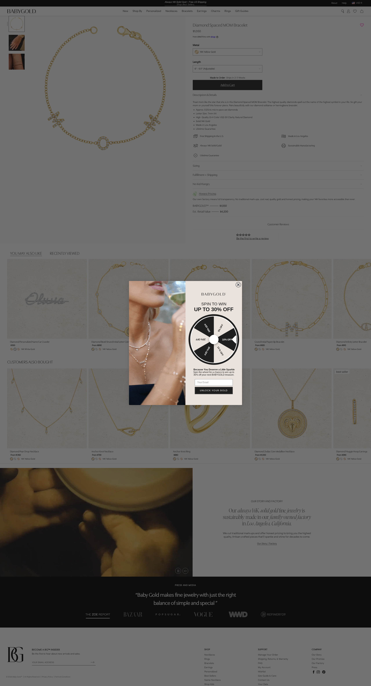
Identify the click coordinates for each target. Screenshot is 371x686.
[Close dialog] (238, 284)
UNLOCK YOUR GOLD (214, 390)
